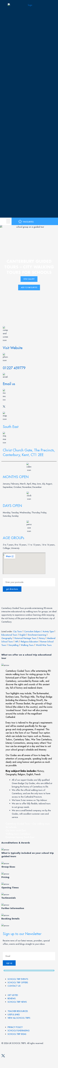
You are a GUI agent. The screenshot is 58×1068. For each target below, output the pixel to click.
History (42, 638)
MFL (17, 641)
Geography (6, 638)
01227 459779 (14, 368)
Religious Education (29, 641)
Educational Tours (9, 634)
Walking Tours (27, 645)
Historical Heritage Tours (25, 638)
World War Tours (44, 645)
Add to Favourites (29, 287)
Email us (9, 383)
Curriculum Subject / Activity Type (39, 631)
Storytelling (13, 645)
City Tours (17, 631)
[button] (8, 221)
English (23, 634)
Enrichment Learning (37, 634)
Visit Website (13, 347)
